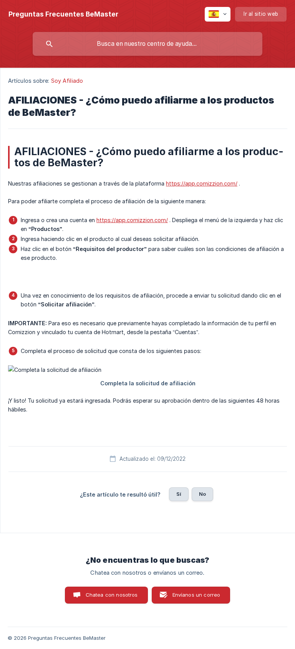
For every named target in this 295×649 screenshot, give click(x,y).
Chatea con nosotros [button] (112, 595)
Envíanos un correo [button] (196, 595)
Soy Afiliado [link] (67, 80)
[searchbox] (147, 44)
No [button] (202, 494)
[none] (63, 14)
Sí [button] (178, 494)
